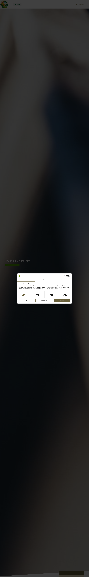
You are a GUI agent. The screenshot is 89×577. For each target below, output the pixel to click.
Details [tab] (44, 279)
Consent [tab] (26, 279)
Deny (27, 300)
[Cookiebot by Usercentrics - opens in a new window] (65, 276)
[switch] (37, 295)
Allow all (62, 300)
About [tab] (62, 279)
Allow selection (44, 300)
